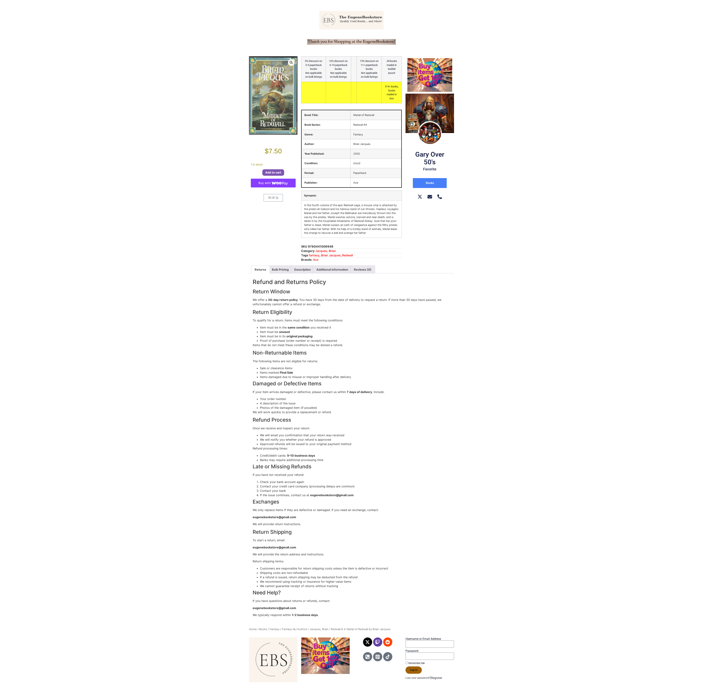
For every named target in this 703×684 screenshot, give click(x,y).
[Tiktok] (387, 656)
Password (412, 651)
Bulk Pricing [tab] (280, 269)
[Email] (429, 196)
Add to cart (273, 172)
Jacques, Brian (325, 251)
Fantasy (274, 629)
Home (253, 629)
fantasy (314, 255)
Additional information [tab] (332, 269)
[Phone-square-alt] (367, 656)
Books (263, 629)
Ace (315, 259)
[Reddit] (387, 642)
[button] (291, 62)
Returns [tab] (260, 269)
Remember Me (416, 663)
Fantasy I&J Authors (294, 629)
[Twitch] (377, 642)
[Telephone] (439, 196)
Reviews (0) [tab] (362, 269)
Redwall (347, 255)
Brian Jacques (331, 255)
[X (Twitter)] (420, 196)
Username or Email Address (423, 638)
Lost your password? (418, 677)
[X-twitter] (367, 642)
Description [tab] (302, 269)
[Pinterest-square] (377, 656)
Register (436, 678)
